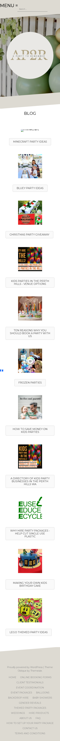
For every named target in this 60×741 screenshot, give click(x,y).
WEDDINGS (18, 713)
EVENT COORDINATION (30, 687)
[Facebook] (1, 370)
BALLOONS (42, 692)
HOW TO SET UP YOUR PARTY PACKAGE (30, 723)
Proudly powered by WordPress (25, 667)
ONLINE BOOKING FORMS (36, 677)
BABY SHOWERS (42, 697)
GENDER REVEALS (30, 702)
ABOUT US (26, 718)
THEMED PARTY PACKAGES (30, 707)
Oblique (22, 670)
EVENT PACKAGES (21, 692)
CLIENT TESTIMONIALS (30, 682)
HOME (12, 677)
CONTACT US (30, 728)
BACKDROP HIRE (18, 697)
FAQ (38, 718)
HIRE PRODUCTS (39, 713)
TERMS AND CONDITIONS (30, 733)
